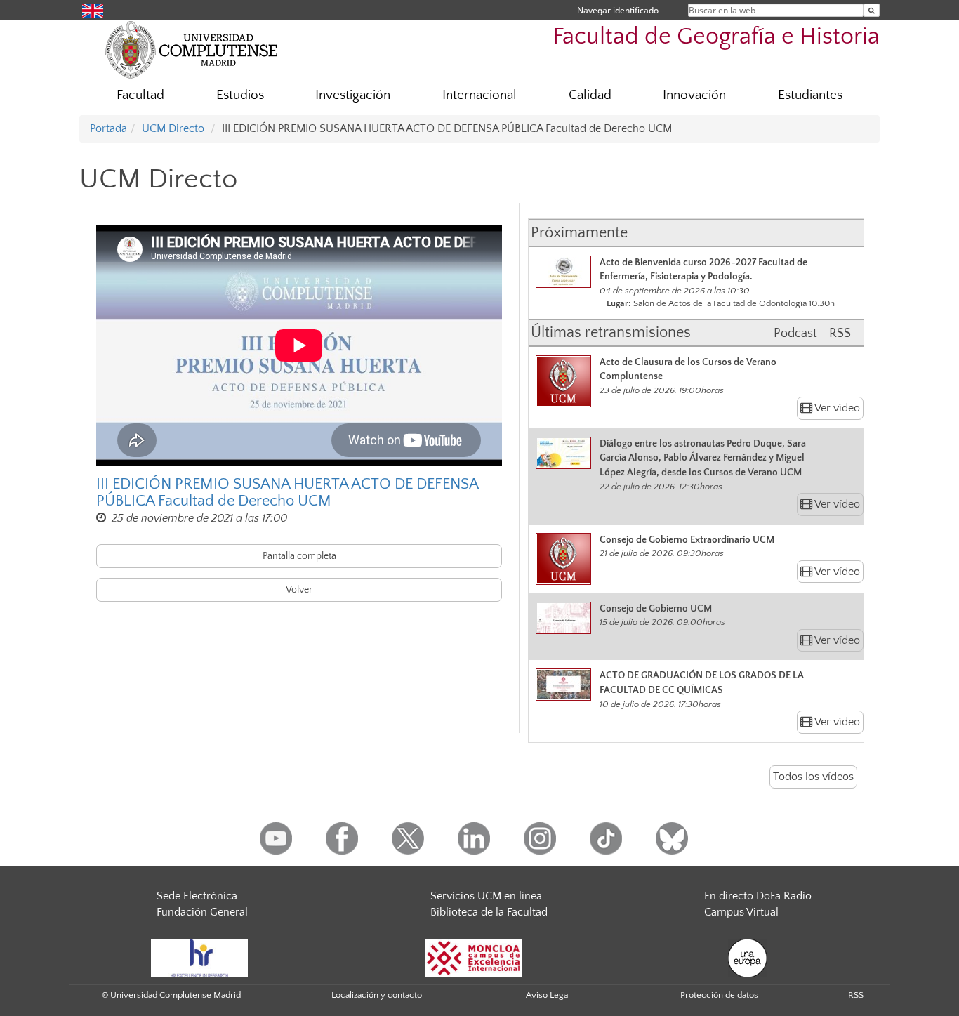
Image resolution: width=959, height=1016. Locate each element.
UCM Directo (173, 128)
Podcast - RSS (812, 333)
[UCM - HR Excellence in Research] (199, 957)
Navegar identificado (618, 10)
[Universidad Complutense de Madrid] (191, 49)
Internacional (479, 95)
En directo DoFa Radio (758, 896)
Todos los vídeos (813, 776)
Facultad (140, 95)
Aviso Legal (548, 995)
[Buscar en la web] (872, 10)
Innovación (694, 95)
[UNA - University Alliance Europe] (747, 957)
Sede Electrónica (197, 896)
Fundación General (202, 912)
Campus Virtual (741, 912)
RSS (856, 995)
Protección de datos (719, 995)
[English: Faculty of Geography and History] (92, 9)
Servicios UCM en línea (486, 896)
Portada (108, 128)
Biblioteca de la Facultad (489, 912)
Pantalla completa (299, 556)
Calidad (590, 95)
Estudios (240, 95)
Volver (299, 589)
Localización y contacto (376, 995)
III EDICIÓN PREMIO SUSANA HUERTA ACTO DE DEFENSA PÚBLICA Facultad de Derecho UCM (287, 492)
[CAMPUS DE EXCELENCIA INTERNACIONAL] (473, 957)
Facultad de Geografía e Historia (716, 37)
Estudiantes (810, 95)
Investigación (352, 95)
